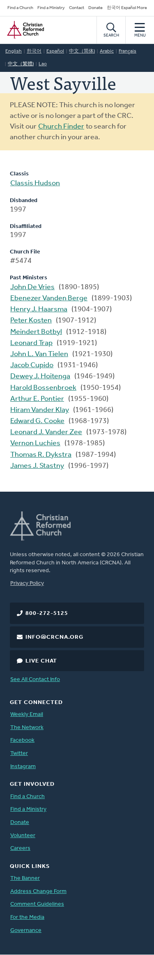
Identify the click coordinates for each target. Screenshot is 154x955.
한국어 (34, 51)
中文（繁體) (21, 64)
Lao (43, 64)
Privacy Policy (27, 583)
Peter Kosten (31, 320)
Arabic (107, 51)
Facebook (22, 740)
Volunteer (22, 836)
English (13, 51)
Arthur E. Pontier (37, 399)
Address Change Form (38, 891)
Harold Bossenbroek (43, 388)
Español (55, 51)
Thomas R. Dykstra (40, 455)
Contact (76, 8)
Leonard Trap (31, 343)
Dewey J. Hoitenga (40, 376)
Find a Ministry (51, 8)
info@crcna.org (54, 637)
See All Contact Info (35, 680)
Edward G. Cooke (37, 421)
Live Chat (41, 661)
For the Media (27, 917)
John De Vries (32, 287)
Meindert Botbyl (36, 332)
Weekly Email (26, 714)
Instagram (23, 767)
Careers (20, 848)
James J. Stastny (37, 466)
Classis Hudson (35, 183)
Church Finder (61, 127)
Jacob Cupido (31, 365)
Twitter (19, 753)
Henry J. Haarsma (38, 309)
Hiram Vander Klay (39, 410)
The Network (27, 728)
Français (127, 51)
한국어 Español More (127, 8)
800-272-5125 (46, 613)
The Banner (25, 878)
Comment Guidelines (37, 904)
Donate (95, 8)
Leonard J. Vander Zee (46, 432)
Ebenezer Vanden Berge (48, 298)
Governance (25, 930)
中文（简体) (82, 51)
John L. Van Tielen (39, 354)
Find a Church (20, 8)
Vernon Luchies (35, 443)
